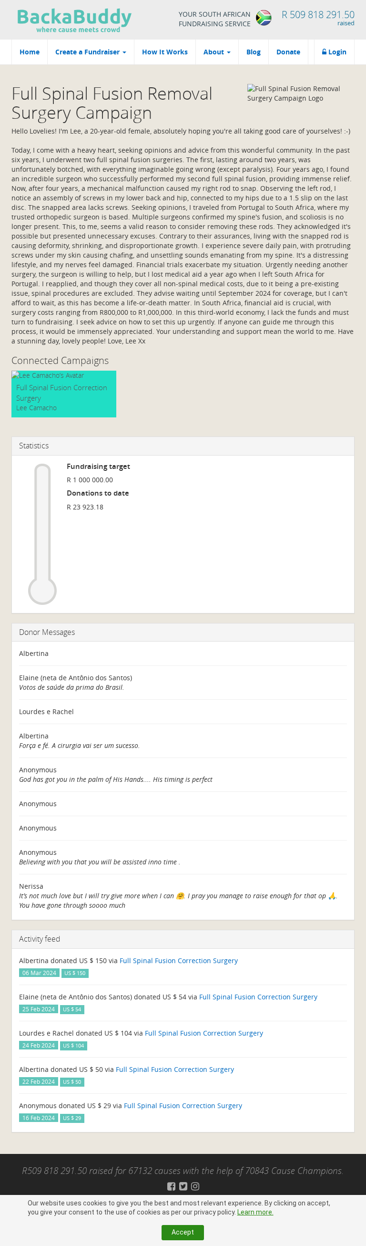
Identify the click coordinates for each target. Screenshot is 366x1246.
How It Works (165, 51)
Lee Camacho (36, 407)
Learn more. (255, 1212)
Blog (253, 51)
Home (30, 51)
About (214, 51)
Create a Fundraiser (88, 51)
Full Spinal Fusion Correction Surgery (179, 960)
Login (336, 51)
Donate (288, 51)
